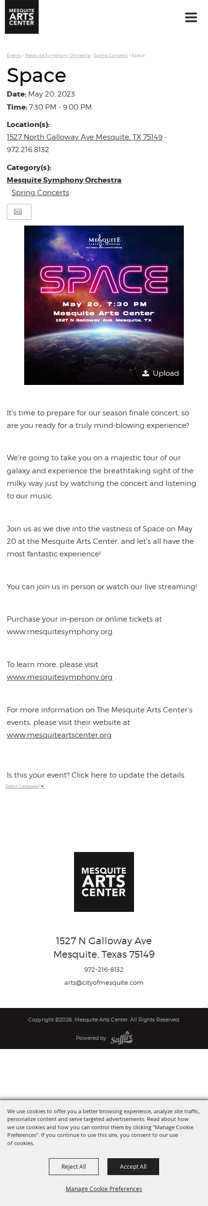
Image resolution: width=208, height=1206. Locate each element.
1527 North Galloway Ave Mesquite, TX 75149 (85, 137)
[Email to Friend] (18, 211)
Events (14, 55)
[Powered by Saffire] (122, 1038)
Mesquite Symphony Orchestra (58, 55)
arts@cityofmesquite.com (104, 982)
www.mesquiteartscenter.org (59, 735)
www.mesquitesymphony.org (60, 677)
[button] (104, 305)
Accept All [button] (133, 1166)
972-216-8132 (104, 969)
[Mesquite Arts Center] (22, 17)
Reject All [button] (73, 1166)
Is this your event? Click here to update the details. (96, 775)
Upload (166, 373)
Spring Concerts (111, 55)
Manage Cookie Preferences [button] (104, 1188)
